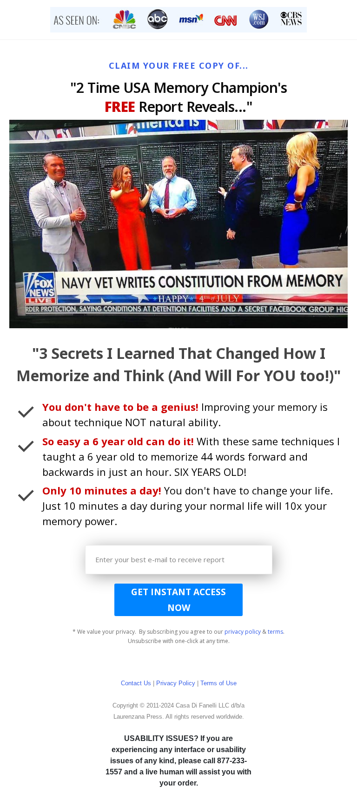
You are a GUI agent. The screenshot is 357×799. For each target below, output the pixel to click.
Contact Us (136, 683)
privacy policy (243, 632)
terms (275, 632)
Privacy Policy (175, 683)
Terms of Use (218, 683)
